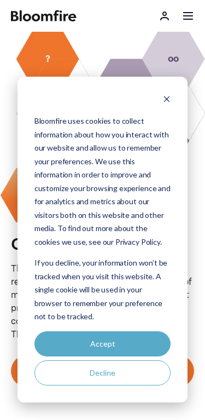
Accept (102, 343)
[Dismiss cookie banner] (167, 100)
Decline (102, 372)
